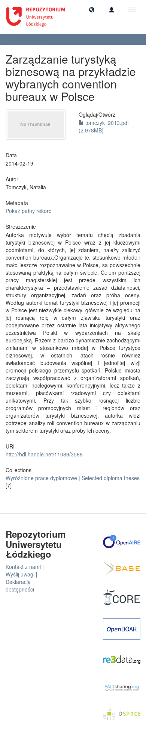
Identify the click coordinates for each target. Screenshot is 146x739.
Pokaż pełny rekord (29, 210)
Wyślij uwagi (20, 574)
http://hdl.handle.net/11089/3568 (44, 454)
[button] (91, 9)
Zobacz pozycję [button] (27, 39)
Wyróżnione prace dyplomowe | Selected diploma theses (73, 478)
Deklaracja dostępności (20, 585)
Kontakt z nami (23, 566)
